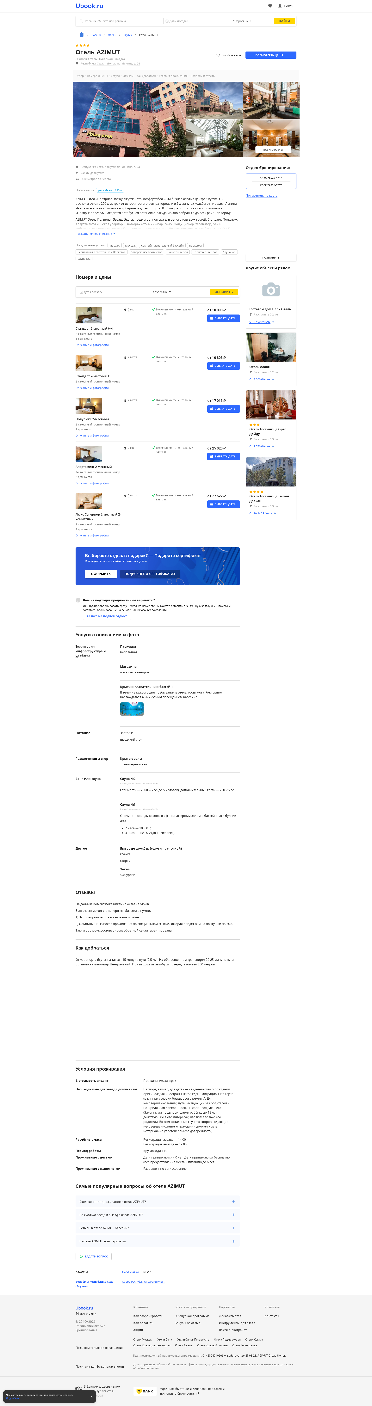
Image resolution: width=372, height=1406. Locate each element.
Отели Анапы (184, 1345)
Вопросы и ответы (203, 76)
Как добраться (146, 76)
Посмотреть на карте (261, 195)
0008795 (96, 1396)
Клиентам (140, 1307)
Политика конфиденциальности (100, 1366)
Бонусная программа (190, 1307)
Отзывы (128, 76)
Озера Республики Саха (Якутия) (143, 1281)
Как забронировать (148, 1316)
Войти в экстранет (233, 1330)
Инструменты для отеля (237, 1323)
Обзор (80, 76)
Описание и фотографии (92, 345)
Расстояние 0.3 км (266, 439)
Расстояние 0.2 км (266, 314)
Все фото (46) (273, 149)
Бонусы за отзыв (188, 1323)
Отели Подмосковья (227, 1339)
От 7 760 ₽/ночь (259, 446)
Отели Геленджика (244, 1345)
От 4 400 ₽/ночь (259, 321)
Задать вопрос (96, 1256)
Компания (272, 1307)
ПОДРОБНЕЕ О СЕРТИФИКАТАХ (150, 574)
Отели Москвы (142, 1339)
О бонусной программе (192, 1316)
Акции (138, 1330)
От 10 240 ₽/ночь (260, 513)
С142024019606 (212, 1355)
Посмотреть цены (269, 55)
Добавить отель (231, 1316)
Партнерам (227, 1307)
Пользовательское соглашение (100, 1348)
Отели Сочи (164, 1339)
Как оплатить (143, 1323)
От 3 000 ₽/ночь (259, 379)
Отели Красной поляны (212, 1345)
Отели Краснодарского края (151, 1345)
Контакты (271, 1316)
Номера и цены (97, 76)
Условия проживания (173, 76)
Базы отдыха (130, 1271)
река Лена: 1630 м (110, 190)
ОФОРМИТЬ (101, 574)
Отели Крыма (254, 1339)
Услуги (115, 76)
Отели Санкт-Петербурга (193, 1339)
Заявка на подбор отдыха (107, 616)
